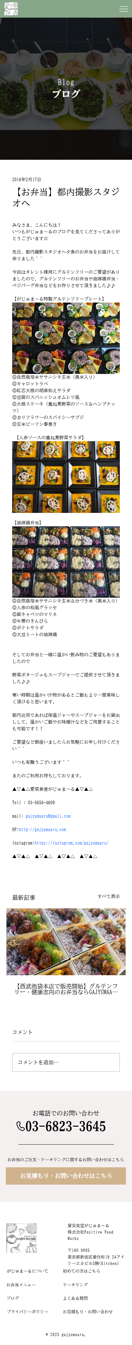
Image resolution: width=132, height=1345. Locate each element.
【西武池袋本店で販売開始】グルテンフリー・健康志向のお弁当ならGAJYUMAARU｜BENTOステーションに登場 (66, 989)
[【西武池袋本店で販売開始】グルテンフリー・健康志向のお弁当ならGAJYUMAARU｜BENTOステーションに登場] (66, 941)
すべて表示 (108, 896)
